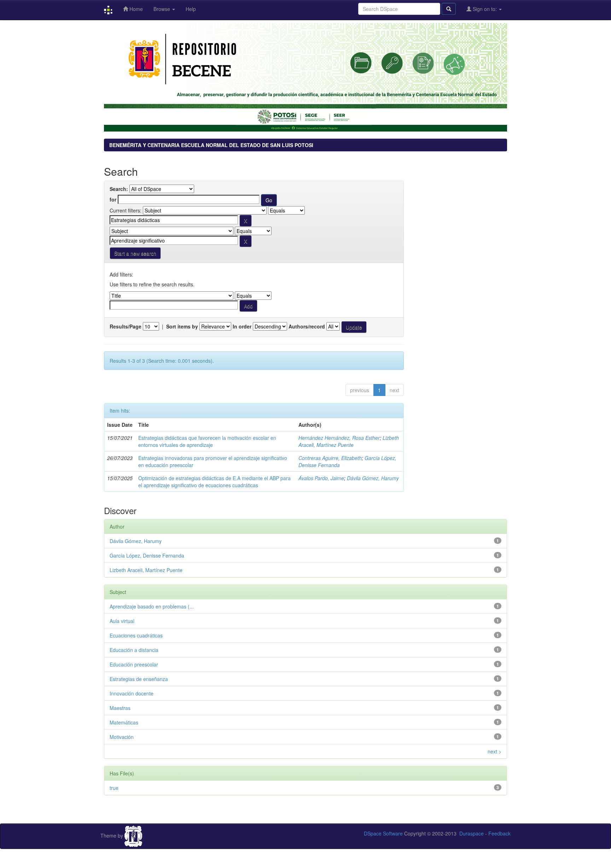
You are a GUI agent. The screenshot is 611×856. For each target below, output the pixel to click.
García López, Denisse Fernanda (147, 555)
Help (191, 8)
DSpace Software (383, 833)
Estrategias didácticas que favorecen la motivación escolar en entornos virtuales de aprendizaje (207, 441)
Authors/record (307, 326)
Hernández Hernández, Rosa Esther (339, 437)
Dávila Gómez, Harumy (373, 478)
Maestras (120, 707)
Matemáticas (124, 722)
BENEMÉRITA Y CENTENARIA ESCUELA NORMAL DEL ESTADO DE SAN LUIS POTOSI (211, 145)
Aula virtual (122, 620)
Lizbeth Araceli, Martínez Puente (348, 441)
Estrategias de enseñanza (139, 678)
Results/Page (125, 326)
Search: (119, 188)
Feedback (499, 833)
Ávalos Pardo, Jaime (321, 478)
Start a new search (135, 253)
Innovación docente (131, 693)
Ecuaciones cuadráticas (136, 635)
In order (242, 326)
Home (135, 8)
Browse (162, 8)
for (113, 199)
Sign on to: (484, 8)
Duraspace (471, 833)
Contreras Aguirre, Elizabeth (330, 457)
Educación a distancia (134, 649)
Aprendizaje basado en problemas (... (152, 606)
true (114, 787)
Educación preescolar (134, 664)
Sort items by (182, 326)
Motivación (122, 736)
